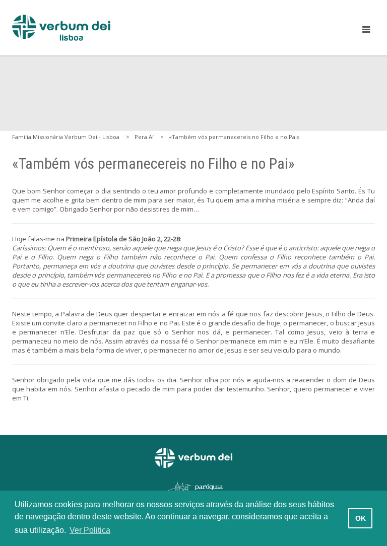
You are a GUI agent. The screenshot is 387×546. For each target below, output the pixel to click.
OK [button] (360, 518)
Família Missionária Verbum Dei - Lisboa (65, 137)
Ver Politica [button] (90, 530)
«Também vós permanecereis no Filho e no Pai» (234, 137)
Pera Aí (144, 137)
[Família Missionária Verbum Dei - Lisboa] (61, 28)
